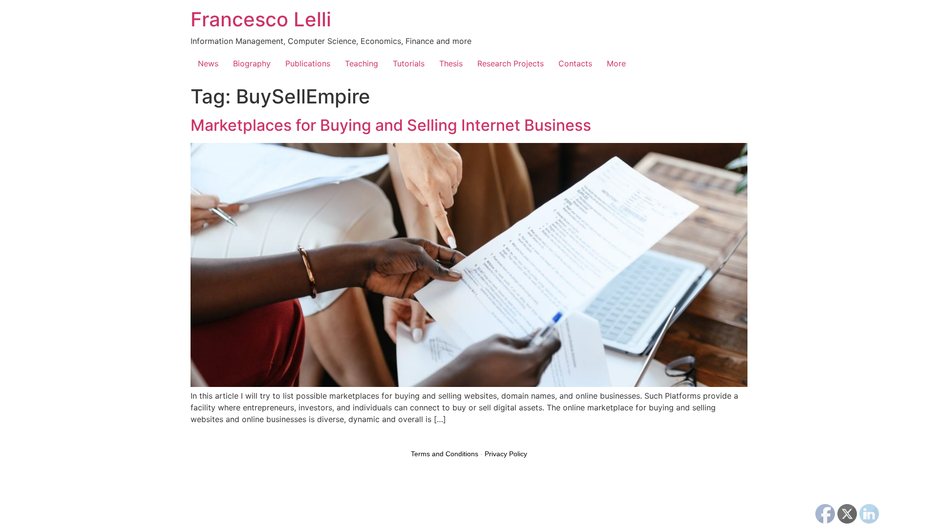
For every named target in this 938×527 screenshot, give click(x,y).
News (208, 63)
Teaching (361, 63)
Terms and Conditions (444, 454)
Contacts (575, 63)
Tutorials (409, 63)
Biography (252, 63)
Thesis (451, 63)
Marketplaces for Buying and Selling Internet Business (391, 125)
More (616, 63)
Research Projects (510, 63)
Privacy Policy (506, 454)
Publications (307, 63)
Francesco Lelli (261, 19)
